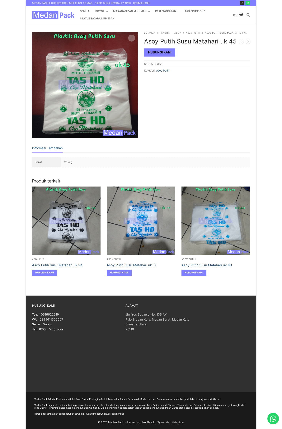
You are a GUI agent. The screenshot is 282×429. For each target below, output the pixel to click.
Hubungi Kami (159, 52)
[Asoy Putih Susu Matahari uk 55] (248, 42)
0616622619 (50, 314)
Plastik (165, 33)
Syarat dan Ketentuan (171, 422)
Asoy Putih (193, 33)
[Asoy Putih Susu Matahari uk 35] (241, 42)
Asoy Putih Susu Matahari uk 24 (57, 265)
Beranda (149, 33)
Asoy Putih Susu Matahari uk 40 (206, 265)
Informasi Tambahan (47, 148)
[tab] (47, 148)
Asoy (177, 33)
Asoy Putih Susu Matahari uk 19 (132, 265)
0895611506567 (51, 319)
